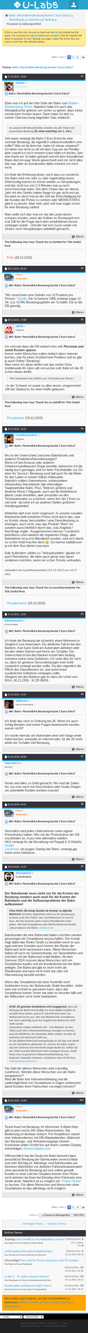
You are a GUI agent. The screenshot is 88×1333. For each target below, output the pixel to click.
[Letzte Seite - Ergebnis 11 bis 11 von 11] (83, 58)
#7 (82, 756)
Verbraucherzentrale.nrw (23, 1061)
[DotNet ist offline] (8, 86)
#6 (82, 694)
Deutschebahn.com (37, 1148)
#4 (82, 429)
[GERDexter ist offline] (8, 704)
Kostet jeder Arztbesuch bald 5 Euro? (28, 1285)
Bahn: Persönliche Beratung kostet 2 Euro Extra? (39, 15)
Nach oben (79, 1215)
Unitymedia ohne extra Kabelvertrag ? (28, 1251)
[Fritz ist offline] (8, 277)
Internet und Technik (41, 19)
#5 (82, 614)
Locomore (12, 849)
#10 (82, 1100)
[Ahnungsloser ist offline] (8, 876)
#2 (82, 268)
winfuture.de (46, 928)
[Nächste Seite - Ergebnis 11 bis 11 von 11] (77, 58)
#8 (82, 804)
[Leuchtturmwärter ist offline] (8, 438)
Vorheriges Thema (33, 1223)
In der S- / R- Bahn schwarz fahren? (27, 1276)
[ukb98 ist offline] (8, 329)
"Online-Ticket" (71, 1181)
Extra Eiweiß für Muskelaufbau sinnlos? (40, 1239)
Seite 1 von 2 (58, 57)
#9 (82, 866)
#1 (82, 76)
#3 (82, 319)
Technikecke (16, 19)
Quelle (22, 298)
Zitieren (80, 237)
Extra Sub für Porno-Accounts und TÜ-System (49, 1260)
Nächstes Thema (56, 1223)
